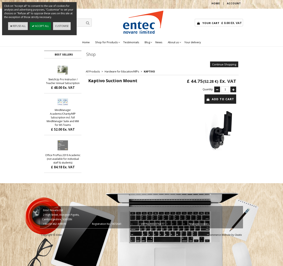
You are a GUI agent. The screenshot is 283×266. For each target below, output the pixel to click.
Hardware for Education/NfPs (122, 71)
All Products (93, 71)
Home (86, 42)
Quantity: (208, 89)
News (158, 42)
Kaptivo (149, 71)
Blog (147, 42)
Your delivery (192, 42)
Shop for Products (106, 42)
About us (173, 42)
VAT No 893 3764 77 (152, 224)
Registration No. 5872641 (107, 224)
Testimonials (131, 42)
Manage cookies (199, 224)
